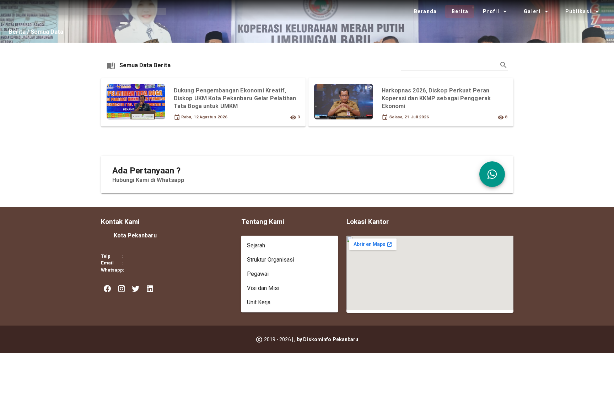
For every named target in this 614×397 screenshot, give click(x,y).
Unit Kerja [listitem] (258, 302)
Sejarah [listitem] (256, 245)
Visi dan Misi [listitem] (263, 288)
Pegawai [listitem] (258, 273)
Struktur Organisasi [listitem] (270, 259)
